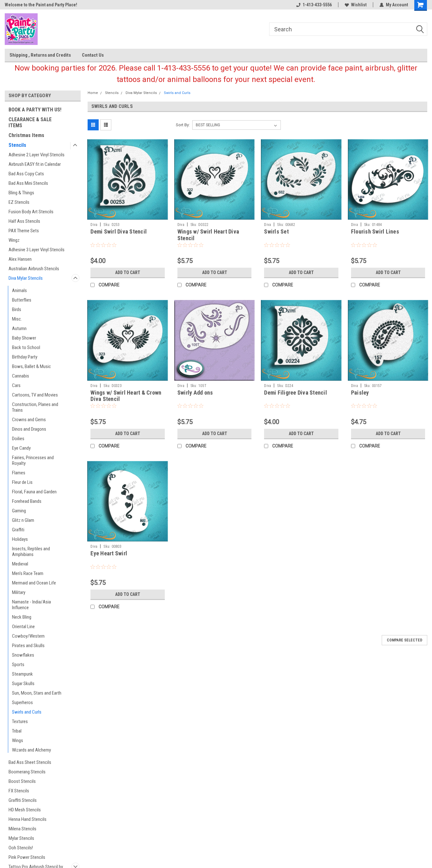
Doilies (18, 438)
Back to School (26, 347)
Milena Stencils (22, 829)
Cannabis (20, 376)
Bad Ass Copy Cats (26, 174)
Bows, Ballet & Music (31, 366)
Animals (19, 290)
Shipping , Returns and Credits (40, 55)
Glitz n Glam (23, 520)
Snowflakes (23, 655)
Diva (93, 224)
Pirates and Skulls (28, 645)
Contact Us (93, 55)
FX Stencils (19, 791)
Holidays (20, 539)
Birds (16, 309)
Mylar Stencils (21, 838)
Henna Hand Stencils (27, 819)
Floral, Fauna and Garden (34, 492)
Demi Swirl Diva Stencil (118, 231)
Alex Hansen (20, 259)
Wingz (14, 240)
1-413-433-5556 (317, 4)
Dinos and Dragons (29, 429)
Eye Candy (21, 448)
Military (18, 592)
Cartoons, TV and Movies (35, 395)
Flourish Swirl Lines (375, 231)
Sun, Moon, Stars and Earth (36, 693)
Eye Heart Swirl (108, 553)
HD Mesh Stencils (25, 810)
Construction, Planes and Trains (35, 407)
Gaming (19, 511)
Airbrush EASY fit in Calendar (35, 164)
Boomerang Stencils (27, 772)
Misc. (17, 319)
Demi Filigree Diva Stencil (295, 392)
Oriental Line (23, 626)
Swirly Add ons (195, 392)
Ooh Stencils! (21, 848)
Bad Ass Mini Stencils (28, 183)
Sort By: (183, 124)
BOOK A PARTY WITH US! (35, 110)
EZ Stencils (19, 202)
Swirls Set (276, 231)
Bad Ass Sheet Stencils (30, 762)
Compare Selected (404, 640)
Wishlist (359, 4)
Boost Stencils (22, 781)
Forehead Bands (26, 501)
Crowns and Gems (29, 419)
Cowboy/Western (28, 636)
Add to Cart (127, 272)
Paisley (360, 392)
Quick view (127, 214)
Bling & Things (21, 193)
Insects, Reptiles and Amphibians (31, 551)
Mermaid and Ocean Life (34, 583)
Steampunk (22, 674)
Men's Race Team (27, 573)
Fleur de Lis (22, 482)
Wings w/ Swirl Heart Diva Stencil (208, 234)
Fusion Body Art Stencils (31, 212)
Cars (16, 385)
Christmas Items (26, 135)
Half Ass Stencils (24, 221)
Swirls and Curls (26, 712)
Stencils (17, 145)
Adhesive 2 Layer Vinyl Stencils (37, 155)
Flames (18, 473)
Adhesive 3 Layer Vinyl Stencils (37, 250)
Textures (20, 721)
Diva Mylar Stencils (26, 278)
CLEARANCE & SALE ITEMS (30, 122)
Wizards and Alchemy (31, 750)
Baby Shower (24, 338)
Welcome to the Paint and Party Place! (41, 4)
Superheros (22, 702)
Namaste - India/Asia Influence (31, 604)
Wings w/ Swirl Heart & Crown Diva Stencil (125, 396)
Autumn (19, 328)
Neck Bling (21, 617)
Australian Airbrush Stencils (34, 269)
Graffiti (18, 530)
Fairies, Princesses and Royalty (33, 460)
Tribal (17, 731)
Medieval (20, 564)
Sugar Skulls (23, 683)
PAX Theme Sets (24, 231)
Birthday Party (24, 357)
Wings (17, 740)
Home (93, 93)
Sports (18, 664)
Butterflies (21, 300)
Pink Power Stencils (27, 857)
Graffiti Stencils (23, 800)
